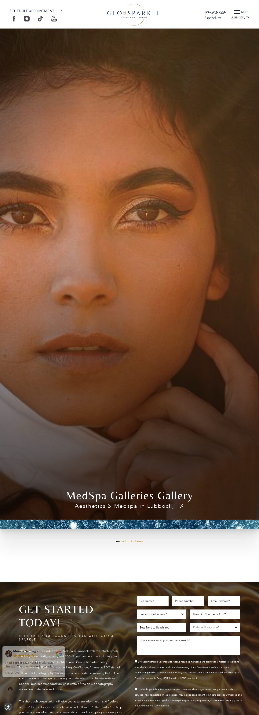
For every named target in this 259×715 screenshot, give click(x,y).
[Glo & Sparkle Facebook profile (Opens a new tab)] (15, 18)
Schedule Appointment (31, 11)
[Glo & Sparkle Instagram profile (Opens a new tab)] (27, 18)
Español (210, 17)
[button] (8, 706)
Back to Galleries (131, 541)
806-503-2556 (215, 12)
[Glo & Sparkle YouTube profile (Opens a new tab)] (55, 18)
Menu (245, 12)
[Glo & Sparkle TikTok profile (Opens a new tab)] (41, 18)
